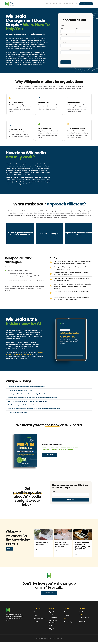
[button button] (56, 551)
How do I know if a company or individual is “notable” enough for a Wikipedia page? (33, 397)
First (61, 28)
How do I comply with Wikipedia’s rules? (20, 390)
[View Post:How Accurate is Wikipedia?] (43, 534)
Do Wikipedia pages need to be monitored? (21, 405)
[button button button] (76, 554)
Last (77, 28)
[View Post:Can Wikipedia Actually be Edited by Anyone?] (63, 534)
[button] (49, 386)
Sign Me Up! (70, 499)
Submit (66, 62)
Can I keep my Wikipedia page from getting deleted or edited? (26, 386)
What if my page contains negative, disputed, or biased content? (27, 401)
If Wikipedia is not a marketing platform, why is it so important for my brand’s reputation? (34, 408)
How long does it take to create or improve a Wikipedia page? (26, 394)
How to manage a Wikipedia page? (18, 412)
